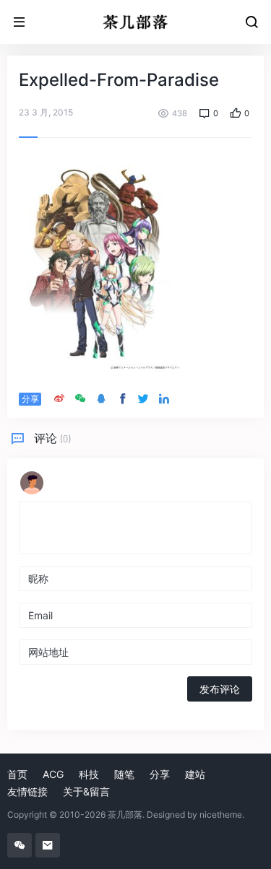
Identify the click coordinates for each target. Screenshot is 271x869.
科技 (89, 774)
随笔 (124, 774)
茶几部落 (125, 814)
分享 (160, 774)
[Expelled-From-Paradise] (100, 262)
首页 (17, 774)
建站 (195, 774)
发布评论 (219, 689)
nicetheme (220, 814)
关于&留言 (86, 791)
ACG (53, 774)
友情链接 (27, 791)
